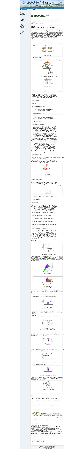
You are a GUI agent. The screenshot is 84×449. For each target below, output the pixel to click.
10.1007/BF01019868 (50, 416)
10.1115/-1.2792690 (43, 439)
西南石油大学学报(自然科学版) (23, 9)
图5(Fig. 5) (23, 21)
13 (45, 45)
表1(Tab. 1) (23, 19)
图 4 (38, 157)
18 (60, 185)
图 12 (32, 364)
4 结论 (21, 33)
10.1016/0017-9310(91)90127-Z (57, 414)
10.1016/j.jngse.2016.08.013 (59, 432)
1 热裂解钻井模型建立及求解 (23, 14)
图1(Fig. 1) (23, 13)
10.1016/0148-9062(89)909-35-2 (36, 412)
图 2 (44, 59)
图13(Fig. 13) (23, 32)
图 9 (32, 317)
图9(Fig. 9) (23, 27)
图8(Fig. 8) (23, 25)
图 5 (33, 256)
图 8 (55, 296)
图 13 (37, 378)
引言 (20, 12)
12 (34, 45)
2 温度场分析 (21, 20)
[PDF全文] (48, 15)
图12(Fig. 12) (23, 31)
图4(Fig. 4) (23, 18)
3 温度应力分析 (22, 26)
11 (33, 45)
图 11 (32, 349)
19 (43, 296)
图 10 (46, 335)
